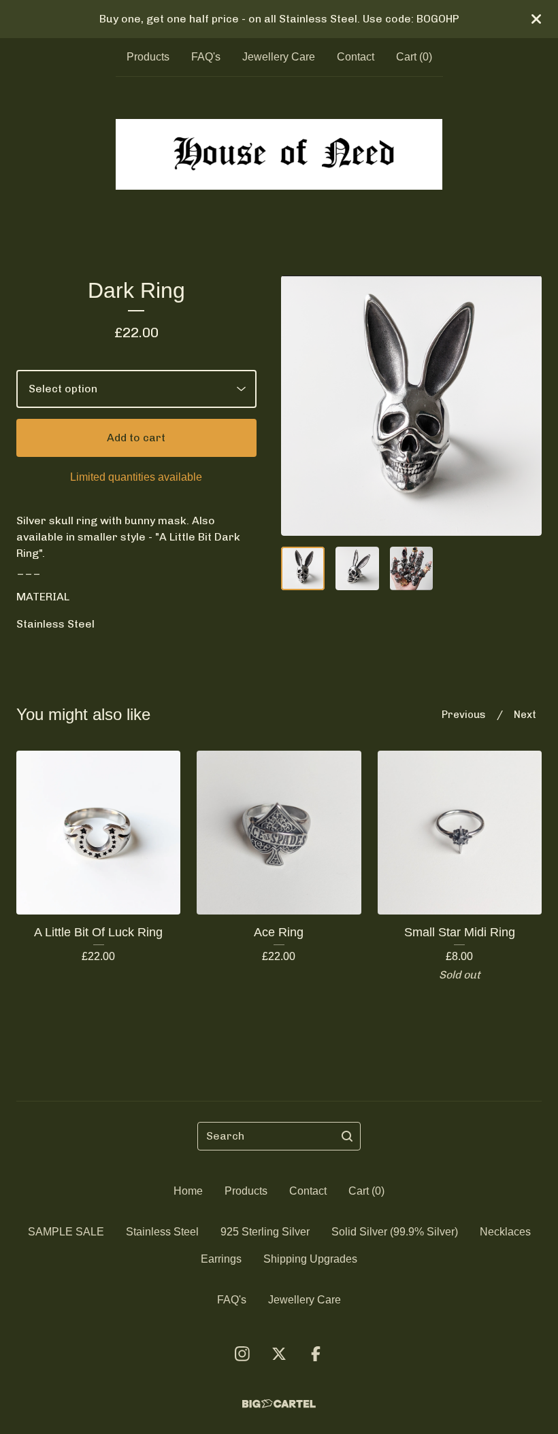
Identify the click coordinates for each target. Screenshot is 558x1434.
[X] (279, 1354)
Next (525, 715)
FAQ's (205, 57)
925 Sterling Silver (265, 1231)
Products (148, 57)
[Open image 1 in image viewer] (411, 405)
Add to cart (136, 437)
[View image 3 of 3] (411, 568)
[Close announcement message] (536, 19)
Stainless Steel (162, 1231)
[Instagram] (242, 1354)
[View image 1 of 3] (303, 568)
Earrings (221, 1259)
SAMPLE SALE (66, 1231)
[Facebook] (315, 1354)
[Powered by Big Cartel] (279, 1404)
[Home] (279, 154)
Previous (464, 715)
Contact (355, 57)
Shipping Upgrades (310, 1259)
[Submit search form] (347, 1136)
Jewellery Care (278, 57)
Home (188, 1191)
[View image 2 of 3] (357, 568)
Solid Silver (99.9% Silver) (394, 1231)
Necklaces (505, 1231)
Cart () (414, 57)
